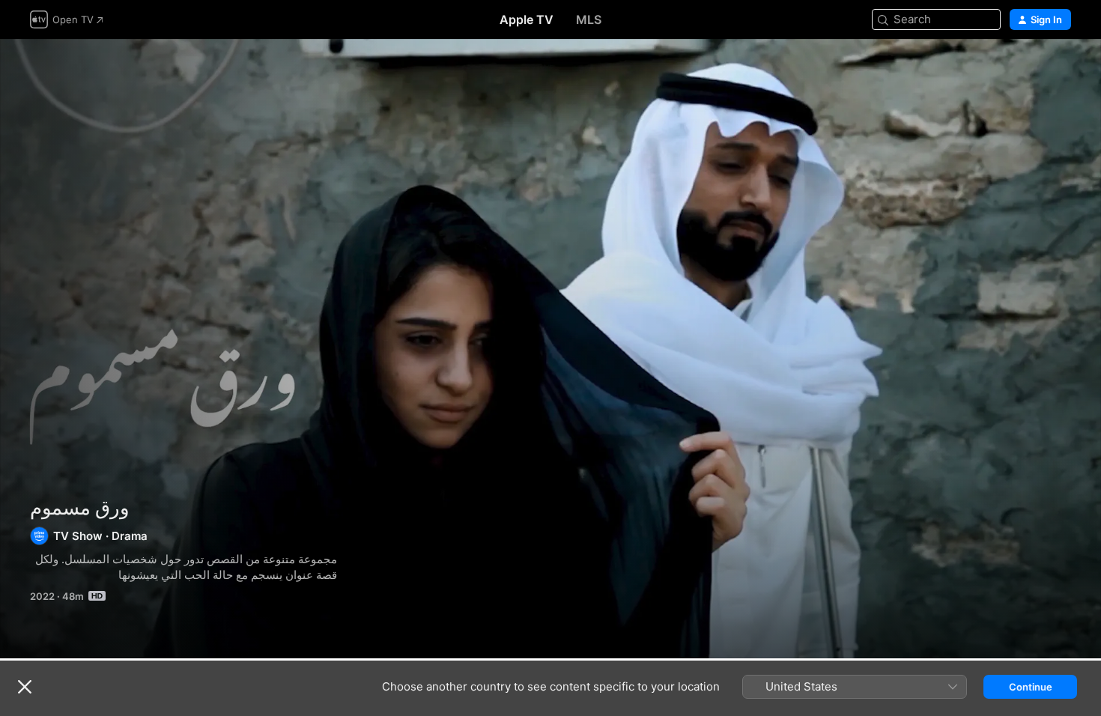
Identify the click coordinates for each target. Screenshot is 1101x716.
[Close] (24, 687)
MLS (588, 19)
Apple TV (526, 19)
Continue (1030, 687)
